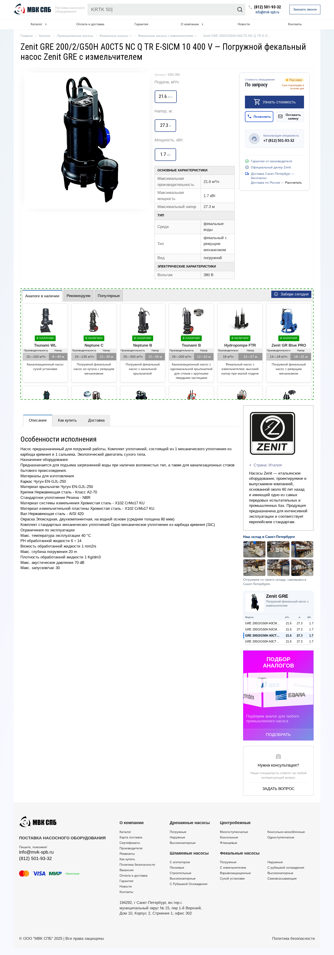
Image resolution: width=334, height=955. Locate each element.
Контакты (295, 24)
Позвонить (262, 116)
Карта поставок (131, 837)
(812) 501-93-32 (267, 7)
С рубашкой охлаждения (285, 867)
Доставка (96, 420)
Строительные (180, 873)
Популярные (109, 296)
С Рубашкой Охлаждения (188, 884)
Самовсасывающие (282, 878)
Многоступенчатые (234, 832)
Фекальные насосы (239, 853)
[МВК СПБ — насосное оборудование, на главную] (33, 9)
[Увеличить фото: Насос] (87, 140)
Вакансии (127, 870)
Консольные (229, 837)
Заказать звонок (305, 9)
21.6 (289, 623)
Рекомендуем (78, 296)
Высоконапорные (183, 843)
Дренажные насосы (190, 822)
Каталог (125, 832)
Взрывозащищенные (235, 873)
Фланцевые (228, 843)
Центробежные (235, 822)
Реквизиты (127, 853)
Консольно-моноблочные (286, 832)
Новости (244, 24)
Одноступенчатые (280, 837)
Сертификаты (130, 843)
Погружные (178, 832)
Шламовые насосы (189, 853)
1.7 (311, 623)
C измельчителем (233, 867)
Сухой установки (232, 878)
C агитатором (180, 862)
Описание (38, 420)
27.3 (299, 623)
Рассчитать (293, 182)
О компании (132, 822)
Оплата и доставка (90, 24)
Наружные (177, 837)
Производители (131, 848)
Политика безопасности (137, 864)
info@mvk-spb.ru (267, 12)
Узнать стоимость (279, 102)
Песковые (177, 867)
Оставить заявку (293, 116)
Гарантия (141, 24)
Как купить (67, 420)
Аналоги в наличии (42, 296)
